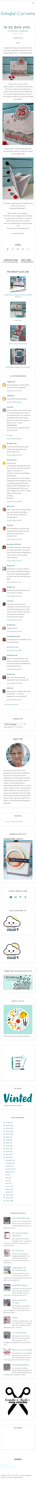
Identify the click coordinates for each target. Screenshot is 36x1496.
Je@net (10, 382)
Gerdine (10, 625)
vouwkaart (23, 31)
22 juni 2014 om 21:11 (14, 582)
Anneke (9, 674)
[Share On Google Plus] (18, 249)
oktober (8, 1166)
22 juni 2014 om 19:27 (14, 391)
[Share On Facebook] (13, 249)
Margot (9, 587)
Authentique (13, 31)
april (7, 1183)
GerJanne (10, 460)
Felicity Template (20, 1475)
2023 (8, 1131)
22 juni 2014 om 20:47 (14, 539)
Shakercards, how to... (14, 839)
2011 (8, 1201)
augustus (8, 1172)
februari (8, 1189)
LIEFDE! (14, 1318)
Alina (9, 688)
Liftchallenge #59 (19, 1333)
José (8, 601)
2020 (8, 1140)
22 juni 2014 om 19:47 (14, 402)
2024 (8, 1128)
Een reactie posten (11, 704)
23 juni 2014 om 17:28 (14, 683)
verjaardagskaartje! (20, 1365)
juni (6, 1177)
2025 (8, 1125)
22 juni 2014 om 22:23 (14, 631)
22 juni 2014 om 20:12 (14, 455)
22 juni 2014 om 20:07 (14, 439)
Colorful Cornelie (10, 1475)
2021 (8, 1137)
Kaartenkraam (12, 636)
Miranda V (10, 443)
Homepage (5, 1464)
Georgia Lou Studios (6, 1477)
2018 (8, 1146)
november (9, 1163)
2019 (8, 1143)
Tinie (9, 525)
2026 (8, 1123)
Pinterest (10, 89)
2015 (8, 1154)
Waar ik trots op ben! (8, 1467)
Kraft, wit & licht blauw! (22, 1350)
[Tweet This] (8, 249)
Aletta (9, 506)
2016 (8, 1151)
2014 (8, 1157)
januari (8, 1192)
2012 (8, 1198)
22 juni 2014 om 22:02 (14, 620)
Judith (9, 396)
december (9, 1160)
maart (7, 1186)
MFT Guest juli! (18, 1251)
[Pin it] (23, 249)
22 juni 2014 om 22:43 (14, 650)
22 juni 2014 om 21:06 (14, 561)
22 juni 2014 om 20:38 (14, 501)
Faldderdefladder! (19, 1285)
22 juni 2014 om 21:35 (14, 596)
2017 (8, 1149)
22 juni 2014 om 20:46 (14, 520)
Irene (9, 407)
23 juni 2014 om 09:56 (14, 669)
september (9, 1169)
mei (6, 1180)
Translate (19, 727)
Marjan (9, 566)
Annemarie (11, 655)
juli (6, 1175)
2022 (8, 1134)
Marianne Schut (12, 544)
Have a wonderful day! (21, 1218)
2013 (8, 1195)
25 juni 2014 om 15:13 (14, 700)
